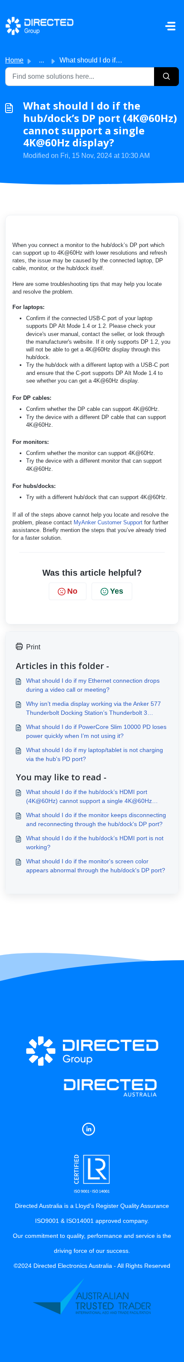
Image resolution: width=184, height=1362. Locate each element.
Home (14, 60)
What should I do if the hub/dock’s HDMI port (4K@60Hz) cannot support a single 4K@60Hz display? (89, 797)
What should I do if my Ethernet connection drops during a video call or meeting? (93, 685)
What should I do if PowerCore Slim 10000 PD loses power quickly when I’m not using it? (96, 731)
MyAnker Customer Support (108, 522)
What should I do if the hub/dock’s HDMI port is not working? (94, 843)
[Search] (166, 76)
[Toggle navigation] (170, 26)
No (72, 591)
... (41, 60)
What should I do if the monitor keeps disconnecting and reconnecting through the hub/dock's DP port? (96, 819)
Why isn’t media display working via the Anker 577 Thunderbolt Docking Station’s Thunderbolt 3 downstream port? (93, 708)
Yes (116, 591)
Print (33, 647)
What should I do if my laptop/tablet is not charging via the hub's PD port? (94, 754)
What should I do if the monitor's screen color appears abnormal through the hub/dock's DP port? (95, 866)
